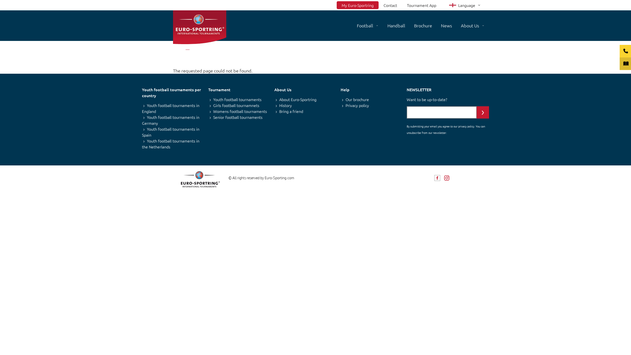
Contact (390, 5)
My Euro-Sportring (358, 5)
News (446, 25)
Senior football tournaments (238, 117)
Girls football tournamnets (236, 105)
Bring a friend (291, 111)
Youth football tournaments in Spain (170, 132)
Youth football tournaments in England (170, 108)
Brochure (423, 25)
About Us (470, 25)
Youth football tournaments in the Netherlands (170, 143)
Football (365, 25)
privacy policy (466, 126)
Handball (396, 25)
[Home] (199, 27)
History (285, 105)
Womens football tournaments (240, 111)
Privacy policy (357, 105)
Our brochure (357, 99)
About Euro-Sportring (297, 99)
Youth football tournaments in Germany (170, 120)
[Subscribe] (483, 112)
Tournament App (421, 5)
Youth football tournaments (237, 99)
